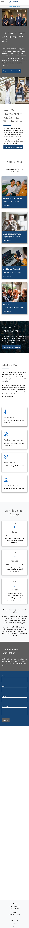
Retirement (14, 923)
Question (5, 706)
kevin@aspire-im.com (14, 917)
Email (3, 686)
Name (3, 676)
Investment (14, 925)
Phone (4, 696)
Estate (14, 927)
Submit (5, 720)
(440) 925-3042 (16, 906)
